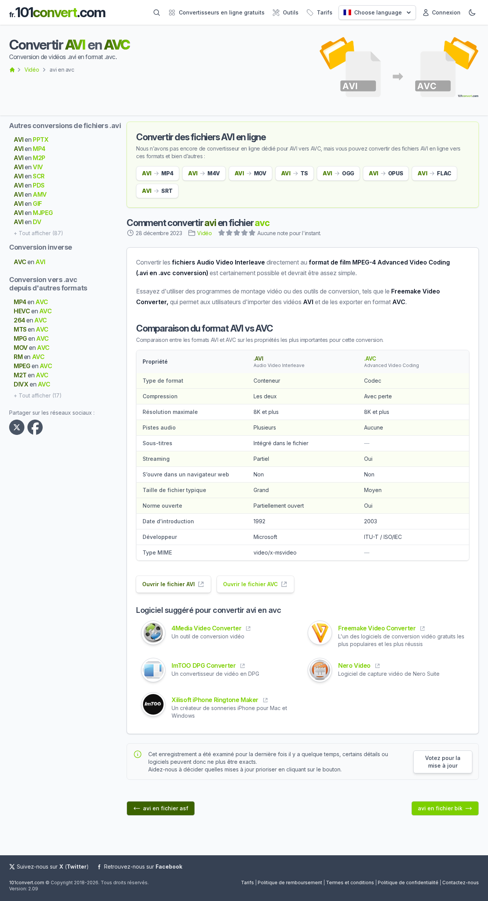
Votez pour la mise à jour (443, 762)
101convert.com (26, 882)
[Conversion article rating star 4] (245, 233)
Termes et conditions (350, 882)
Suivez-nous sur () (53, 866)
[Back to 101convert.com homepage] (12, 70)
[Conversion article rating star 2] (229, 233)
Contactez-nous (460, 882)
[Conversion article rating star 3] (237, 233)
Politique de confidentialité (408, 882)
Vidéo (31, 69)
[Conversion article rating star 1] (222, 233)
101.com (57, 12)
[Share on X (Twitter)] (18, 427)
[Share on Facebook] (36, 427)
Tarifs (247, 882)
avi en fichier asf (165, 808)
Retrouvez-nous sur (143, 866)
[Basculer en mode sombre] (472, 12)
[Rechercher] (157, 12)
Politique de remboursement (290, 882)
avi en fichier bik (440, 808)
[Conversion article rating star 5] (252, 233)
